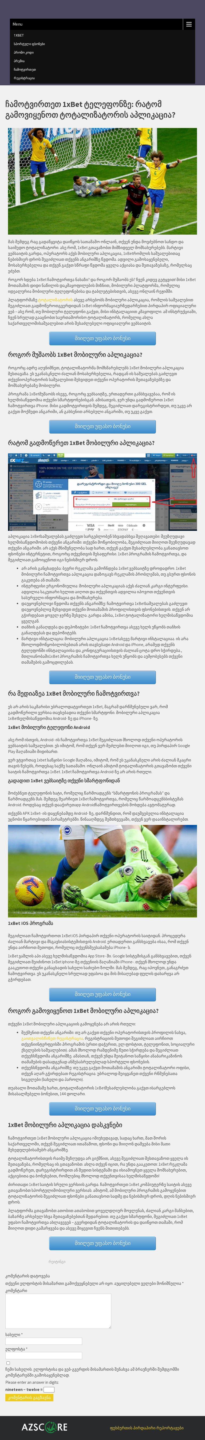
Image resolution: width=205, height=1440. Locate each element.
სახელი (14, 1334)
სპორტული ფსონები (29, 44)
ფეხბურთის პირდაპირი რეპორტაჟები (147, 1427)
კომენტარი (16, 1290)
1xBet (19, 35)
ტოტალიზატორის (55, 299)
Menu (17, 24)
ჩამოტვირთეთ (25, 69)
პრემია (19, 61)
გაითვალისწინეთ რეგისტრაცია (52, 1038)
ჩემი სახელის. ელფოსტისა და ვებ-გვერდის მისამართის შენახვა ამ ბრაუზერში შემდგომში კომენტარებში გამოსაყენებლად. (92, 1372)
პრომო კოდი (24, 52)
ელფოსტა (16, 1348)
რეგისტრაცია (24, 78)
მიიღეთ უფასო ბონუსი (103, 338)
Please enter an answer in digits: (32, 1382)
